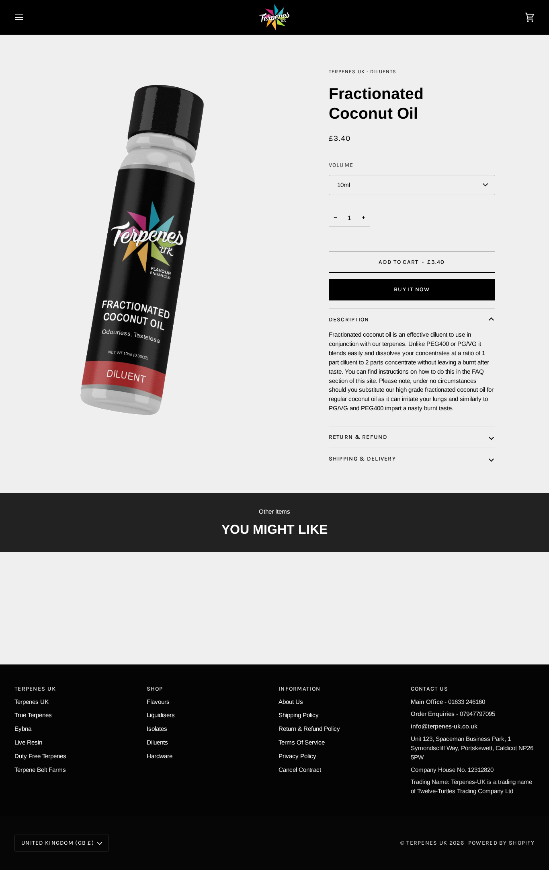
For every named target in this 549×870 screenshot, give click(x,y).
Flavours (158, 701)
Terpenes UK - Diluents (363, 71)
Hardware (159, 756)
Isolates (157, 728)
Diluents (157, 742)
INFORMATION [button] (299, 688)
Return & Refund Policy (309, 728)
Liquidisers (161, 715)
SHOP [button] (155, 688)
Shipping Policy (299, 715)
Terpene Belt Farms (40, 769)
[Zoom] (144, 245)
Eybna (22, 728)
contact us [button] (430, 688)
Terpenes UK (31, 701)
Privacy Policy (297, 756)
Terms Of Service (302, 742)
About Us (291, 701)
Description (349, 319)
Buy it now (412, 289)
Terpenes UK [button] (35, 688)
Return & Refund (358, 437)
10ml (343, 184)
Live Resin (28, 742)
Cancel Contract (300, 769)
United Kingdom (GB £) (57, 842)
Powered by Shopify (501, 842)
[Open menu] (26, 17)
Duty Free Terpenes (40, 756)
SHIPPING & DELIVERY (362, 458)
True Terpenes (33, 715)
